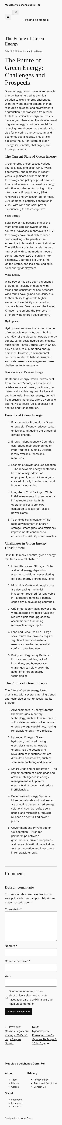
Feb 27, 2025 (12, 51)
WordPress (27, 1118)
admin (30, 51)
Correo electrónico (17, 961)
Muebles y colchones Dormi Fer (22, 4)
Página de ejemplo (37, 19)
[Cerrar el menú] (16, 12)
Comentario (13, 909)
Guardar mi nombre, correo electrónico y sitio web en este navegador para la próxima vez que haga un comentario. (31, 997)
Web (7, 976)
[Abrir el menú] (8, 17)
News (39, 51)
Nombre (11, 945)
